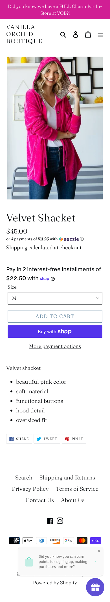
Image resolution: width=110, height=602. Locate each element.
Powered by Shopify (55, 582)
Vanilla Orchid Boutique (24, 34)
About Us (73, 499)
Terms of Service (77, 488)
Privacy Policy (30, 488)
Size (12, 287)
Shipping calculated (29, 247)
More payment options (55, 346)
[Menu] (100, 34)
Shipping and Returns (67, 477)
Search (23, 477)
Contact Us (40, 499)
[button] (55, 239)
